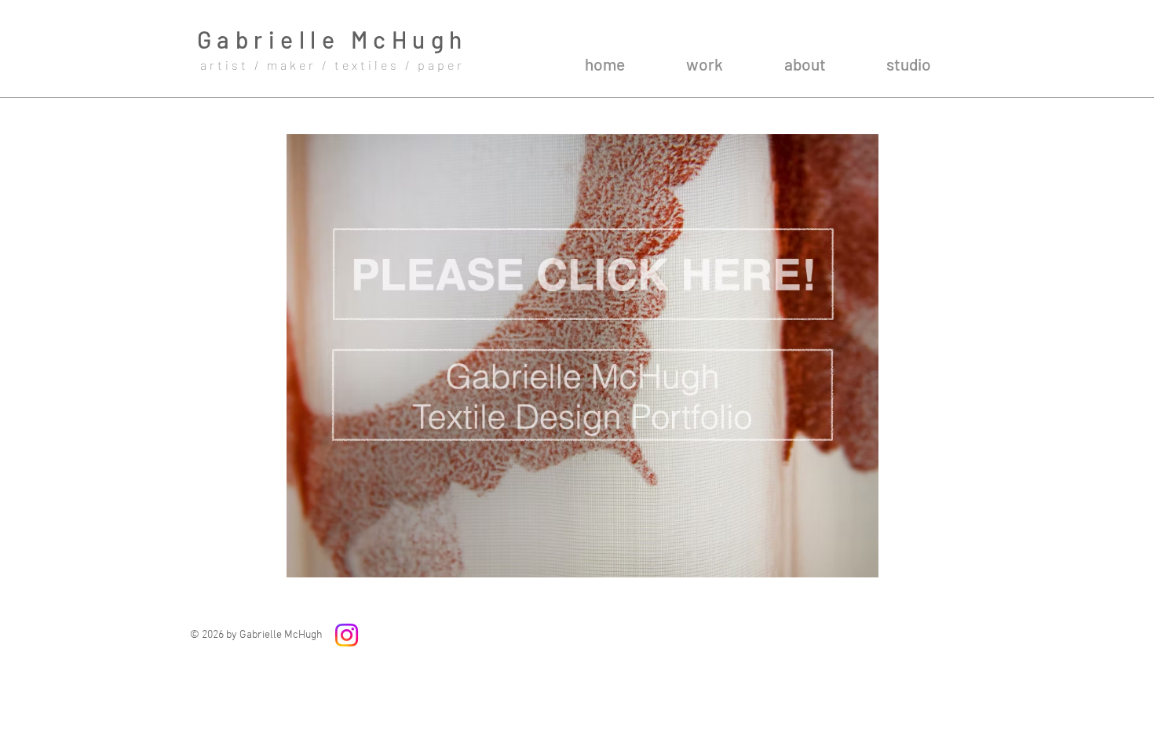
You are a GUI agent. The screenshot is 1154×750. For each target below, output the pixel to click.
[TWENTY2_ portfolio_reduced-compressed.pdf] (582, 357)
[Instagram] (346, 635)
